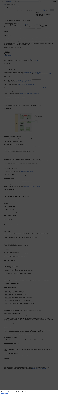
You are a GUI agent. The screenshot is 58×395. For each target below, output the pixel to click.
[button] (30, 392)
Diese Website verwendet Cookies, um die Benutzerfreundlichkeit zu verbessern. (13, 391)
